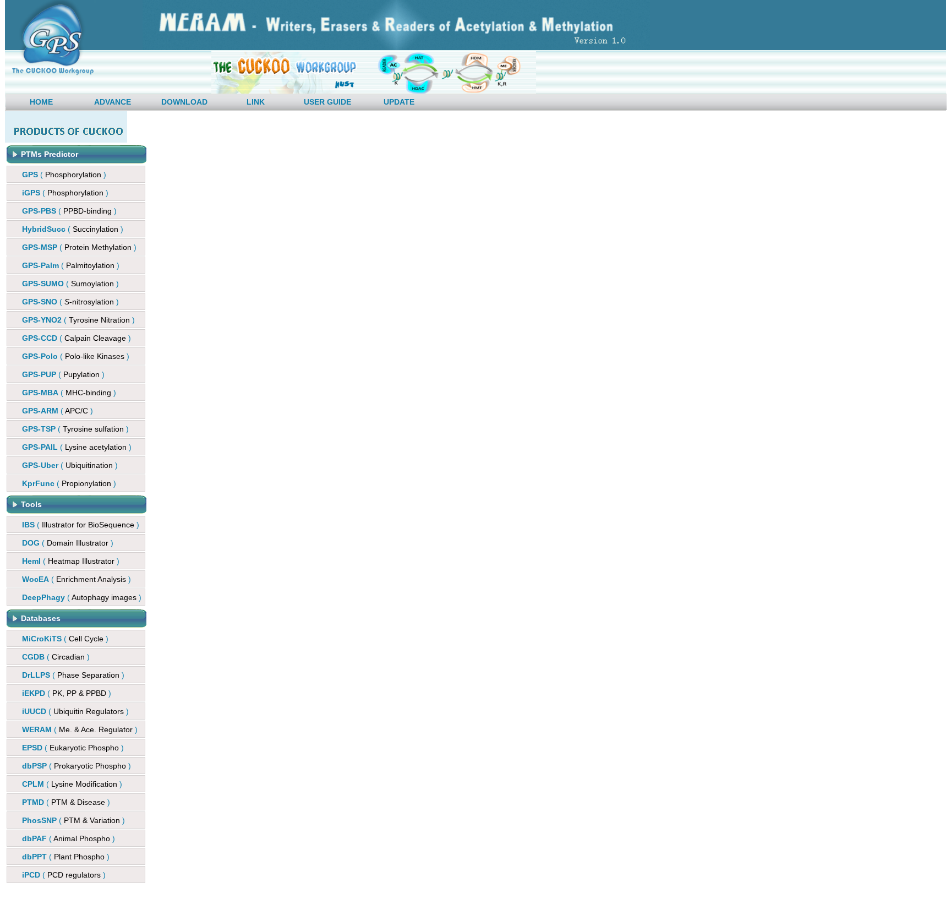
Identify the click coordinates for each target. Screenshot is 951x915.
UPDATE (399, 101)
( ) (64, 174)
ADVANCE (112, 101)
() (69, 210)
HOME (41, 101)
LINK (256, 101)
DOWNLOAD (184, 101)
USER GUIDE (327, 101)
